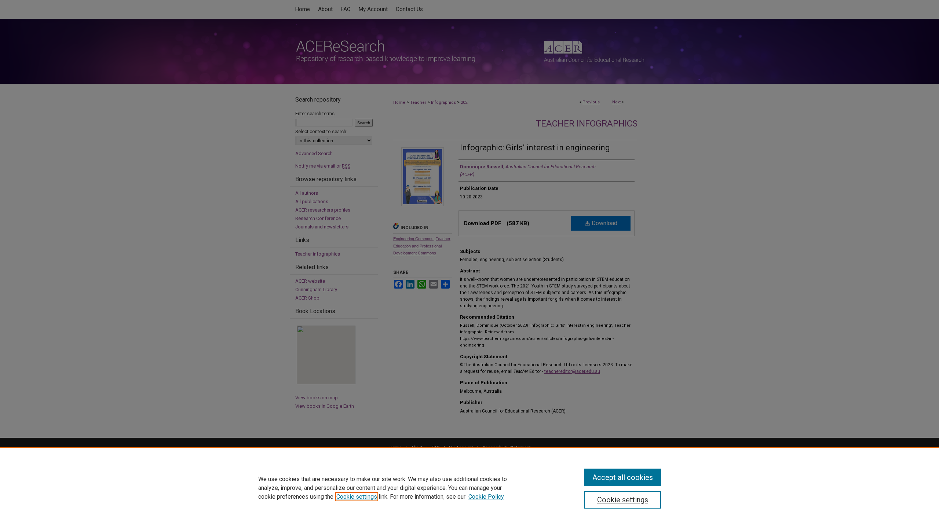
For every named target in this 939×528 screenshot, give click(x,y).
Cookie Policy (486, 496)
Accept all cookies (622, 477)
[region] (469, 487)
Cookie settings (356, 496)
